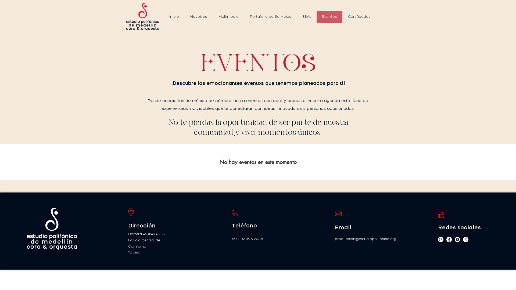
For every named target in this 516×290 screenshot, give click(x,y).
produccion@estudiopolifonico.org (365, 239)
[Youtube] (457, 239)
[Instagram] (440, 239)
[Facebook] (449, 239)
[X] (465, 239)
